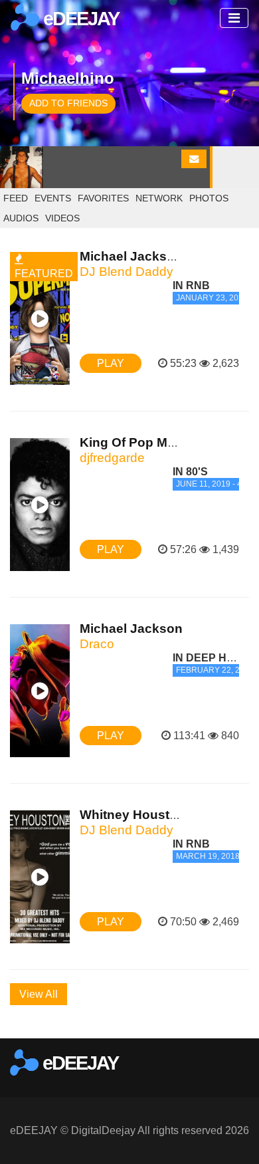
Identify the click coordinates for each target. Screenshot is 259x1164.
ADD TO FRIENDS (68, 103)
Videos (62, 218)
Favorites (103, 198)
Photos (208, 198)
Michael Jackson (131, 629)
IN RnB (191, 285)
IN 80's (190, 471)
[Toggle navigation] (234, 18)
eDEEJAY (79, 18)
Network (159, 198)
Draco (97, 644)
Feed (15, 198)
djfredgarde (112, 458)
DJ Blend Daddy (126, 272)
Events (53, 198)
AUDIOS (21, 218)
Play (110, 363)
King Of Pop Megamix (146, 442)
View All (38, 994)
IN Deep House (215, 657)
